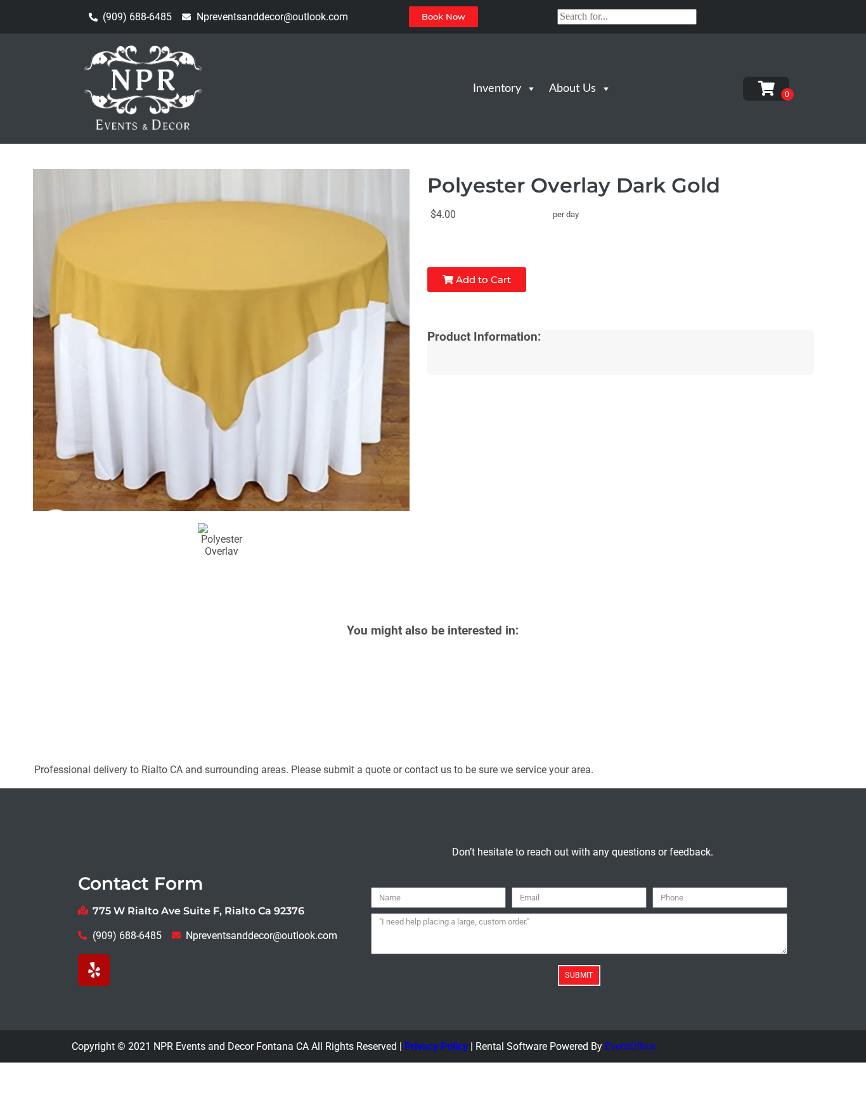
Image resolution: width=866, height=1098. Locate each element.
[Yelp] (94, 970)
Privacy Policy (436, 1046)
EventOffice (630, 1046)
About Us (572, 88)
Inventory (497, 88)
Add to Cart (482, 280)
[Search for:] (627, 16)
